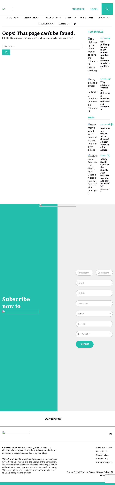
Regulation (51, 17)
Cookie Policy (103, 472)
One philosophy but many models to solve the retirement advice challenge (105, 55)
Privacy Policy (73, 472)
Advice (69, 17)
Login (93, 9)
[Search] (6, 52)
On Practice (30, 17)
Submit (84, 344)
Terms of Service (88, 472)
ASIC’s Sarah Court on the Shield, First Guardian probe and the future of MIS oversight (105, 175)
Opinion (102, 17)
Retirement (105, 38)
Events (62, 23)
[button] (107, 9)
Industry (11, 17)
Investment (86, 17)
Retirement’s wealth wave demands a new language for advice (105, 139)
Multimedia (45, 23)
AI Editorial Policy (106, 473)
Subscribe (78, 9)
